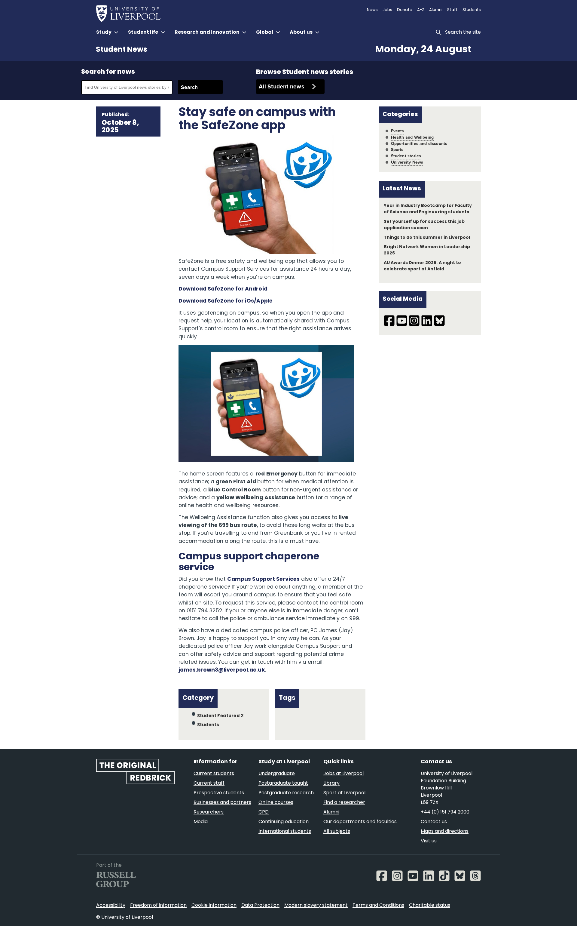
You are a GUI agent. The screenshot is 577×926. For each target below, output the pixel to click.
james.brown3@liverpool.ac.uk (222, 670)
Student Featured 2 (220, 716)
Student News (121, 50)
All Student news (281, 86)
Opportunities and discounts (419, 143)
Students (208, 725)
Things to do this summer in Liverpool (427, 237)
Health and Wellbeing (412, 137)
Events (397, 131)
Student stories (406, 156)
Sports (397, 149)
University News (407, 162)
